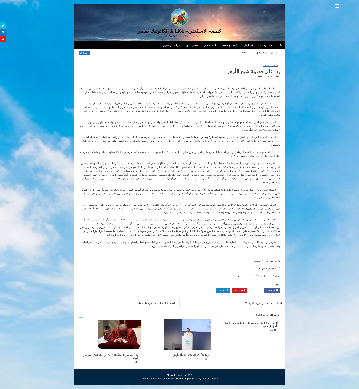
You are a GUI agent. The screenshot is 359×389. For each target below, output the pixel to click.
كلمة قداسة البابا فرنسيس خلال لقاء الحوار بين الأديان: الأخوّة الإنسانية (250, 324)
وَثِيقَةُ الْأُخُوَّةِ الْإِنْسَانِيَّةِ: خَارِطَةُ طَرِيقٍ (191, 355)
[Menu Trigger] (337, 6)
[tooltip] (3, 25)
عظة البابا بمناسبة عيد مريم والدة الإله (155, 303)
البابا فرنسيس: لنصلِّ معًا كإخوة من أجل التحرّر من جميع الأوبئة (110, 356)
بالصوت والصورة (230, 45)
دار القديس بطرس (171, 45)
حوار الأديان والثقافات (270, 66)
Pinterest (239, 290)
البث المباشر (210, 45)
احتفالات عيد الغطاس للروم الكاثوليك (264, 303)
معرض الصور (192, 45)
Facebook (271, 290)
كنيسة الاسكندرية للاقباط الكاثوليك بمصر (179, 31)
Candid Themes (210, 378)
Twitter (255, 290)
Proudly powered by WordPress (158, 378)
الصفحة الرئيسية (268, 45)
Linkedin (222, 290)
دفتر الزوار (249, 45)
